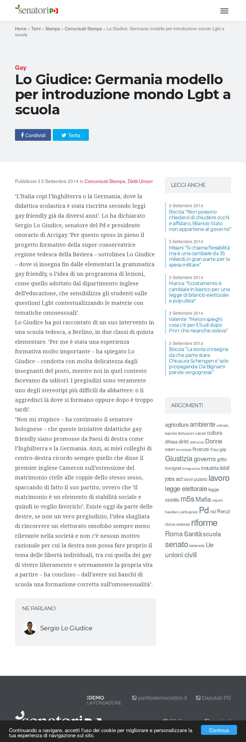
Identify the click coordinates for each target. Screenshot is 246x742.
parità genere (189, 511)
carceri (200, 433)
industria (210, 467)
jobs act (173, 478)
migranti (217, 500)
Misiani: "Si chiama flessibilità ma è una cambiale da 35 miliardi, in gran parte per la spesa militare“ (199, 256)
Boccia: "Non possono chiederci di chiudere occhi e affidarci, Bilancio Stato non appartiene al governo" (200, 220)
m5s (188, 498)
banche (171, 433)
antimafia (222, 425)
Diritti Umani (140, 181)
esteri (170, 449)
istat (225, 467)
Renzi (223, 511)
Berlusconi (186, 433)
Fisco (214, 449)
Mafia (203, 498)
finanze (201, 448)
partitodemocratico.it (161, 697)
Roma (174, 533)
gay (223, 449)
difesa (171, 441)
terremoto (197, 545)
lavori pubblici (195, 479)
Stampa (52, 28)
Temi (35, 28)
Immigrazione (191, 468)
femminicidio (183, 449)
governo (205, 458)
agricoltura (177, 424)
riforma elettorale (177, 524)
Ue (209, 544)
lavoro (219, 477)
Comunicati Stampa (83, 28)
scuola (212, 533)
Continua (219, 730)
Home (20, 28)
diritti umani (197, 442)
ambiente (202, 423)
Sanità (193, 533)
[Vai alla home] (36, 10)
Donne (213, 441)
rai (213, 511)
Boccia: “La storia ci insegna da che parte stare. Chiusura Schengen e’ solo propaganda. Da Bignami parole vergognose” (199, 360)
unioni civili (181, 554)
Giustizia (179, 458)
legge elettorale (186, 488)
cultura (214, 432)
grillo (221, 459)
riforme (204, 522)
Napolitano (172, 512)
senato (176, 543)
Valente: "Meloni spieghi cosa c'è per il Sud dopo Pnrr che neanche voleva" (198, 325)
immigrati (173, 468)
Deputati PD (215, 697)
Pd (204, 510)
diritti (183, 441)
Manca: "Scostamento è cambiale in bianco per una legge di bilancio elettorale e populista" (199, 292)
